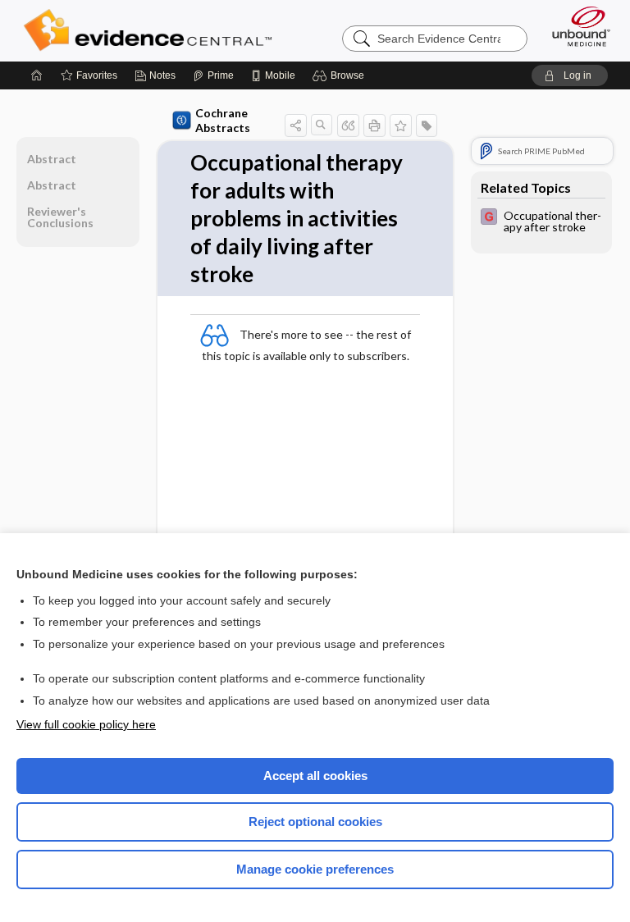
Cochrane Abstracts (222, 120)
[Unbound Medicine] (576, 26)
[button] (341, 75)
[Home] (37, 75)
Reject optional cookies (315, 821)
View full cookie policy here (86, 724)
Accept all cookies (315, 776)
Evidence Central (151, 30)
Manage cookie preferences (315, 869)
